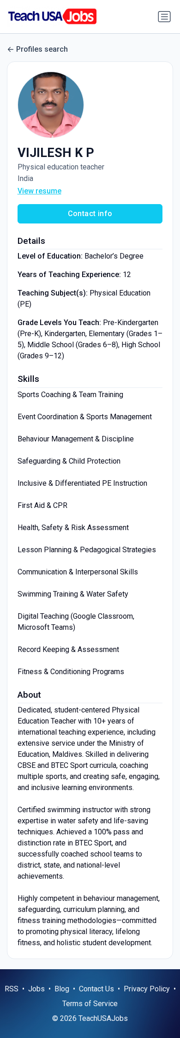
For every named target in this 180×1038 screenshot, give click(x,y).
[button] (90, 105)
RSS (11, 988)
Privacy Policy (147, 988)
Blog (61, 988)
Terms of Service (90, 1003)
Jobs (36, 988)
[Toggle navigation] (164, 16)
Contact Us (96, 988)
